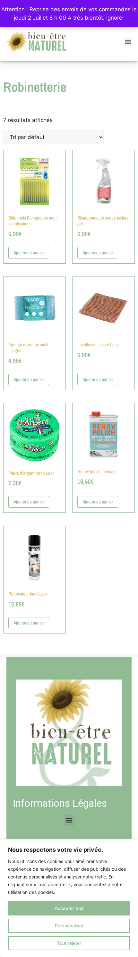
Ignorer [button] (115, 17)
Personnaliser (69, 925)
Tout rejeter (69, 943)
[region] (69, 898)
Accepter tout (69, 908)
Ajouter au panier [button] (28, 252)
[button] (128, 41)
